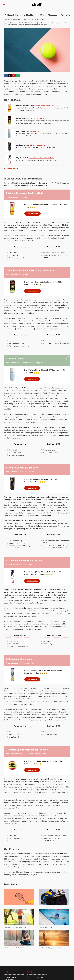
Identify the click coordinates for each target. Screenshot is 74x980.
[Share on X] (10, 75)
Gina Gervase (11, 19)
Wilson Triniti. (35, 131)
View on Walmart (32, 213)
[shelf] (37, 4)
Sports (43, 19)
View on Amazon (32, 379)
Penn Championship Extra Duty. (37, 118)
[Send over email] (18, 75)
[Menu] (4, 4)
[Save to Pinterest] (14, 75)
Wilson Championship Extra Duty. (46, 105)
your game (49, 89)
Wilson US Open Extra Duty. (39, 145)
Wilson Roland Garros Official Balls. (41, 158)
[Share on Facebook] (6, 75)
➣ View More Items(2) (11, 168)
